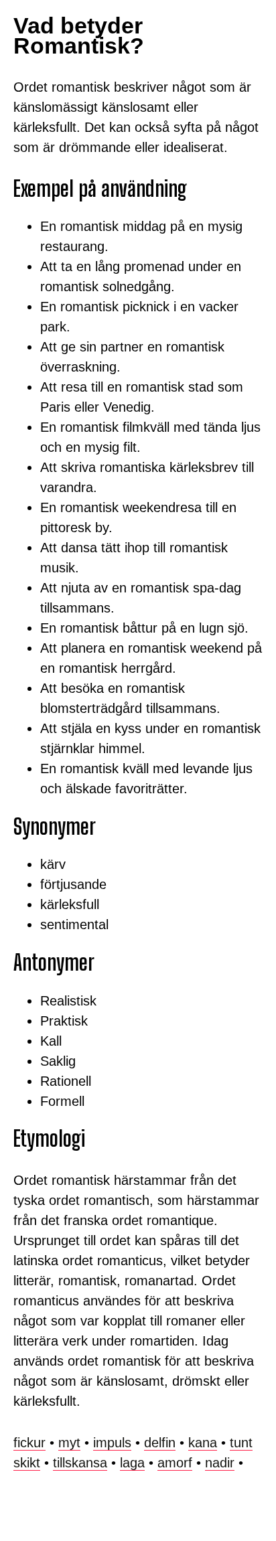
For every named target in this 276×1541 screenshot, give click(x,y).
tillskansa (80, 1462)
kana (202, 1442)
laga (132, 1462)
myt (69, 1442)
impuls (112, 1442)
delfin (160, 1442)
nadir (219, 1462)
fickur (29, 1442)
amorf (174, 1462)
